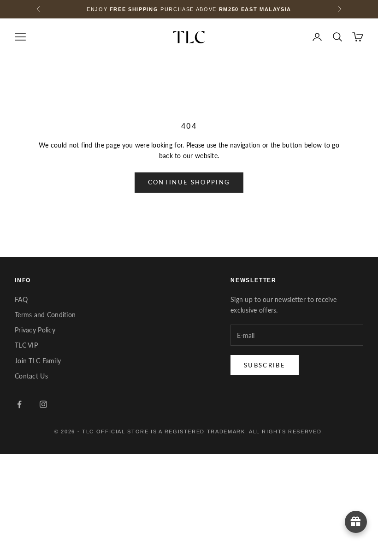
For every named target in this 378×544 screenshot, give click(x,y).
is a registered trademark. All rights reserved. (237, 431)
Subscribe (264, 365)
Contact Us (31, 376)
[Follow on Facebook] (19, 404)
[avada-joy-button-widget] (356, 522)
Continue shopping (189, 182)
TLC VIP (26, 345)
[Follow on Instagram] (43, 404)
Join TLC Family (38, 361)
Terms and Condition (45, 315)
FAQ (21, 299)
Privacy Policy (35, 330)
